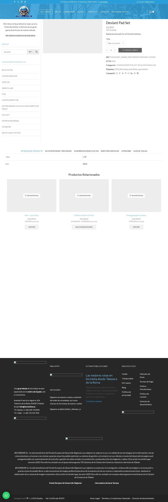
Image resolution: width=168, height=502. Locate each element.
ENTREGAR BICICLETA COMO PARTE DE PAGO (20, 107)
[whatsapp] (134, 73)
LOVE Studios (37, 498)
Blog (124, 387)
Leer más (31, 227)
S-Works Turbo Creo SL (84, 215)
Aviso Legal (95, 498)
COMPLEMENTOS (125, 65)
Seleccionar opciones (84, 227)
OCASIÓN (105, 12)
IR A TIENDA (45, 12)
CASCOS (5, 82)
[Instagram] (22, 2)
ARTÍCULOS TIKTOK (11, 133)
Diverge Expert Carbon (136, 215)
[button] (6, 495)
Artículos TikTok (119, 12)
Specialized (31, 219)
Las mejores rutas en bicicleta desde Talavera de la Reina (101, 378)
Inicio (58, 12)
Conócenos (69, 12)
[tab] (32, 151)
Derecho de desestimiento (146, 403)
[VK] (122, 73)
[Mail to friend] (128, 73)
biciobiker (133, 69)
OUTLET (80, 12)
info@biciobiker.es (27, 406)
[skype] (137, 73)
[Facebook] (15, 2)
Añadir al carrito (131, 50)
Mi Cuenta (126, 383)
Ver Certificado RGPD (55, 498)
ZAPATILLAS (7, 88)
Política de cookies (144, 395)
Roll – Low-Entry (32, 215)
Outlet (124, 374)
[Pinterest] (125, 73)
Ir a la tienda (103, 2)
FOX (4, 94)
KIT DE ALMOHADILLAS (145, 65)
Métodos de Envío (145, 375)
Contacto (93, 12)
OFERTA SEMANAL (10, 121)
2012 (117, 69)
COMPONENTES (9, 76)
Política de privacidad (126, 393)
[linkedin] (131, 73)
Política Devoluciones (145, 387)
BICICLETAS (7, 70)
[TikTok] (25, 2)
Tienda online (127, 378)
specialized (143, 69)
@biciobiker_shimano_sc (70, 409)
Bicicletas (124, 69)
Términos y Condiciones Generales (115, 498)
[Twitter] (18, 2)
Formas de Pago (146, 381)
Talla (108, 39)
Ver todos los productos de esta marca (20, 35)
